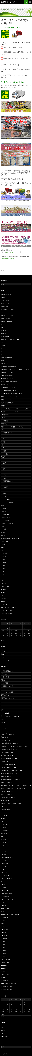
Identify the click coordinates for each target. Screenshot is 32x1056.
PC (1, 324)
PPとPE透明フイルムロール (8, 421)
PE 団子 (3, 469)
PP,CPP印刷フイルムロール (8, 388)
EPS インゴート (5, 598)
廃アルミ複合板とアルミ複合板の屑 (10, 339)
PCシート (3, 354)
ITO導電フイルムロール (7, 379)
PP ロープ (3, 466)
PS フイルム (4, 484)
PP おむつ (3, 493)
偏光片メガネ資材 (5, 318)
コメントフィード (5, 657)
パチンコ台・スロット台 (7, 523)
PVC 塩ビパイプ (5, 514)
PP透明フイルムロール (7, 415)
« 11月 (2, 640)
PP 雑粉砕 (3, 451)
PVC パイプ (4, 559)
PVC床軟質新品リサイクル (8, 294)
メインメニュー (30, 2)
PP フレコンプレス (6, 499)
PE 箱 (2, 526)
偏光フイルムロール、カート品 (9, 397)
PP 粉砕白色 (4, 562)
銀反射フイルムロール (6, 406)
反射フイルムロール (6, 400)
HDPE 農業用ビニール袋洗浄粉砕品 (10, 538)
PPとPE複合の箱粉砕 (6, 433)
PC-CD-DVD (4, 490)
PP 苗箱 (3, 568)
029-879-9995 (10, 252)
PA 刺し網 (3, 463)
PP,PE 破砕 (3, 478)
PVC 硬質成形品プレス (7, 481)
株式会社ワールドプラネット (10, 2)
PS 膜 (2, 445)
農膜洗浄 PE (4, 457)
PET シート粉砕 (5, 586)
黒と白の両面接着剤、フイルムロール (10, 403)
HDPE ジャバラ (5, 532)
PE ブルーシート (5, 439)
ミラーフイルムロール (6, 418)
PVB (2, 327)
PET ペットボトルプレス (7, 502)
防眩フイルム (4, 360)
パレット (3, 550)
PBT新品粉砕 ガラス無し (7, 309)
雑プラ (2, 505)
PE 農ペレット (4, 541)
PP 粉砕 (3, 565)
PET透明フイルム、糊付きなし (9, 373)
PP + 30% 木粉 (4, 454)
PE (1, 472)
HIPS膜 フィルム (5, 424)
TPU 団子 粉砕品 (5, 300)
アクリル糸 (4, 297)
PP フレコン (4, 330)
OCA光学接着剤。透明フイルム (9, 382)
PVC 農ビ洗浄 (4, 553)
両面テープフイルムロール (8, 357)
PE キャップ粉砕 (5, 520)
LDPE (2, 460)
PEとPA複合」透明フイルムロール (10, 366)
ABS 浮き (3, 535)
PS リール (3, 351)
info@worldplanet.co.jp (7, 258)
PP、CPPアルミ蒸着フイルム (8, 391)
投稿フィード (4, 654)
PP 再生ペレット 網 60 (6, 610)
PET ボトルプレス (5, 583)
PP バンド (3, 574)
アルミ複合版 (4, 385)
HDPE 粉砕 (4, 589)
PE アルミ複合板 (5, 336)
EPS (2, 342)
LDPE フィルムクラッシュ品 (8, 607)
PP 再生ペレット (5, 448)
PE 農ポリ (3, 511)
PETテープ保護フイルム (7, 376)
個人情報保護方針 (5, 1054)
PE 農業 (3, 544)
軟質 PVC (3, 333)
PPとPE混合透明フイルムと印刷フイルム (11, 394)
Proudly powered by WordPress (17, 1054)
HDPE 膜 (3, 442)
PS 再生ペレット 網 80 (6, 613)
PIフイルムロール (5, 363)
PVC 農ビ (3, 508)
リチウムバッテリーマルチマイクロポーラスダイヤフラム (16, 409)
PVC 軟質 (3, 529)
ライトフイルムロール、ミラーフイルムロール (13, 412)
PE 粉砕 (3, 580)
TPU (2, 312)
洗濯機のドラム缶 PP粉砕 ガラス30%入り (12, 427)
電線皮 (2, 547)
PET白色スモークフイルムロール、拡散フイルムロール (15, 370)
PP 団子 (3, 571)
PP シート (3, 577)
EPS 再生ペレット (5, 345)
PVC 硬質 (3, 556)
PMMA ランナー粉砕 (6, 517)
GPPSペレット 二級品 (7, 315)
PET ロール (4, 496)
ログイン (3, 651)
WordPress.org (5, 660)
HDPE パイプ (4, 592)
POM (2, 348)
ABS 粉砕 (3, 601)
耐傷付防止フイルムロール (8, 321)
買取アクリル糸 (5, 303)
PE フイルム (4, 475)
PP (1, 436)
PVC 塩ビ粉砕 (4, 487)
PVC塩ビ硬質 (4, 306)
